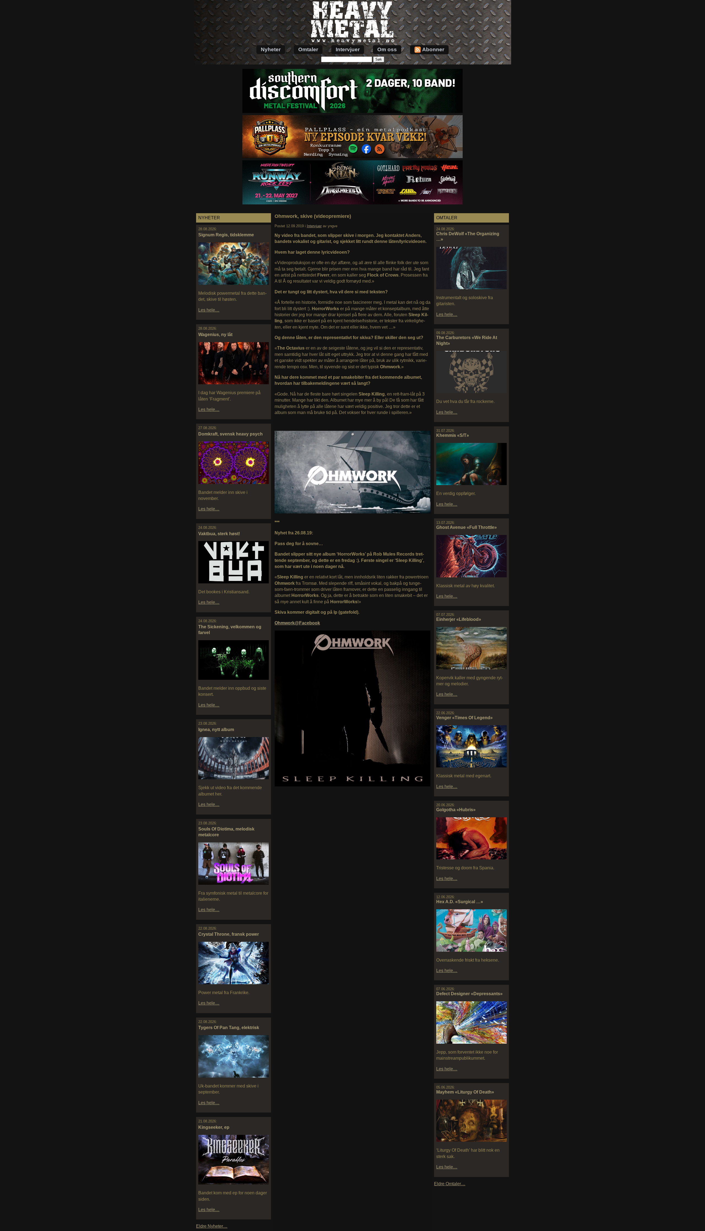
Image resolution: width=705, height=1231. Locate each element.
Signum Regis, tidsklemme (226, 234)
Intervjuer (348, 49)
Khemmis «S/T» (452, 435)
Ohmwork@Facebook (297, 623)
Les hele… (208, 310)
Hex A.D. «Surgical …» (459, 901)
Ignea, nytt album (216, 729)
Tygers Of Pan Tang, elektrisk (228, 1027)
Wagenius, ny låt (215, 334)
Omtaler (308, 49)
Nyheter (271, 49)
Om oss (387, 49)
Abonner (433, 49)
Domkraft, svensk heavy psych (230, 434)
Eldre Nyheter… (211, 1226)
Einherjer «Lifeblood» (458, 619)
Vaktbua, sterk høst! (219, 533)
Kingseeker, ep (213, 1127)
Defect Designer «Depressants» (469, 993)
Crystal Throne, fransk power (228, 934)
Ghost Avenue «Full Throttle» (466, 527)
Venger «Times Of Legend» (464, 717)
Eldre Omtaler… (449, 1183)
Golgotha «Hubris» (456, 809)
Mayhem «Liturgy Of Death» (465, 1092)
